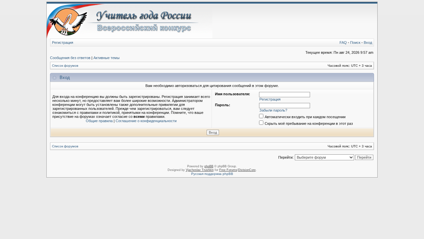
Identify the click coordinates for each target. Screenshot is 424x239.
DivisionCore (247, 170)
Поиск (355, 42)
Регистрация (62, 42)
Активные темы (106, 58)
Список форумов (65, 65)
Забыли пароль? (273, 110)
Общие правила (99, 121)
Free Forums (228, 170)
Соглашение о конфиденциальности (146, 121)
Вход (368, 42)
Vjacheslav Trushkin (200, 170)
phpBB (208, 166)
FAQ (343, 42)
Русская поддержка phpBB (212, 174)
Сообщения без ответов (70, 58)
